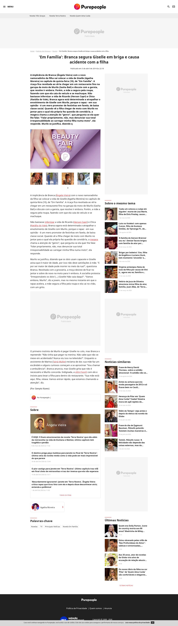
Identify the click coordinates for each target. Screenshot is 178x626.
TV (41, 526)
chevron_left (63, 187)
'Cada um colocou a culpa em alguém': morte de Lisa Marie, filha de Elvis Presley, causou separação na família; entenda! (133, 214)
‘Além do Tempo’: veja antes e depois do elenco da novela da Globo (133, 414)
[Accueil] (90, 7)
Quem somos (95, 608)
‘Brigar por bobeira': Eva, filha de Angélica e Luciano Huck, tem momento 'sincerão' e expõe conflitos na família (133, 256)
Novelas (34, 526)
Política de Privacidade (76, 608)
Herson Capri (80, 222)
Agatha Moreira (47, 507)
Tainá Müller (59, 361)
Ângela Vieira (63, 195)
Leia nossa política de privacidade (137, 623)
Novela (54, 51)
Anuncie (108, 608)
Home (32, 51)
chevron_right (67, 187)
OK (153, 623)
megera (94, 239)
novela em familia (70, 526)
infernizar (49, 222)
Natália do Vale (38, 225)
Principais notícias (52, 526)
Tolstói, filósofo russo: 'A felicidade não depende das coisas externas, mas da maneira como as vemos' (132, 444)
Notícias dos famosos (43, 51)
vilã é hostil (81, 372)
